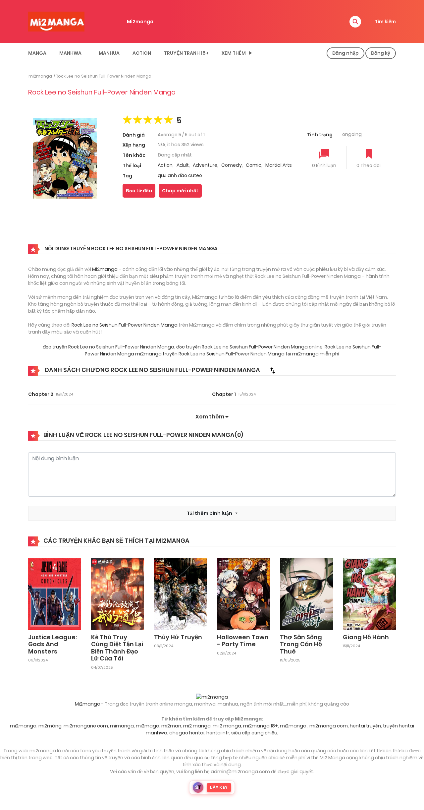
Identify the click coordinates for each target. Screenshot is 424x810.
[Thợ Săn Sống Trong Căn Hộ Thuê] (306, 593)
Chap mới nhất (180, 190)
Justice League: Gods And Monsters (52, 644)
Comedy (231, 165)
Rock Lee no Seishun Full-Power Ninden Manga (103, 76)
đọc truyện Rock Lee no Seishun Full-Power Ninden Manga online (249, 346)
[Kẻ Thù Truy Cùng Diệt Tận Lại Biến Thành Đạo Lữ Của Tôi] (117, 593)
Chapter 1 (224, 394)
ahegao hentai (186, 732)
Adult (183, 165)
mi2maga (147, 725)
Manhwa (70, 53)
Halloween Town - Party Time (243, 641)
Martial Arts (278, 165)
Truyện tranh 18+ (186, 53)
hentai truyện (365, 725)
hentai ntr (217, 732)
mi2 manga (197, 725)
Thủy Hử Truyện (178, 637)
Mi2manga (140, 21)
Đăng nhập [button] (345, 53)
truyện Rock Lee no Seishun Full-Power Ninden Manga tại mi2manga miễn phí (251, 353)
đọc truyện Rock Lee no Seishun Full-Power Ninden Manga (108, 346)
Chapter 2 (40, 394)
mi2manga (40, 76)
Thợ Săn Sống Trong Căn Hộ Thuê (301, 644)
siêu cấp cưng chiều (254, 732)
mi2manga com (328, 725)
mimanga (122, 725)
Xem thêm (234, 53)
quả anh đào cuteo (180, 175)
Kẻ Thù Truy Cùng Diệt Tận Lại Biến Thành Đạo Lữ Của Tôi (117, 648)
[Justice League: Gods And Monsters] (54, 593)
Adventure (205, 165)
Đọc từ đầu (139, 190)
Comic (253, 165)
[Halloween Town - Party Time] (243, 593)
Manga (37, 53)
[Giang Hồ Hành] (369, 593)
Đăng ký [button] (380, 53)
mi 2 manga (227, 725)
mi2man (171, 725)
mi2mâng (50, 725)
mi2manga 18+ (260, 725)
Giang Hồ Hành (366, 637)
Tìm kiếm (385, 21)
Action (141, 53)
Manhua (109, 53)
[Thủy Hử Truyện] (180, 593)
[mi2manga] (56, 21)
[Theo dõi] (369, 154)
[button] (355, 22)
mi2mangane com (86, 725)
